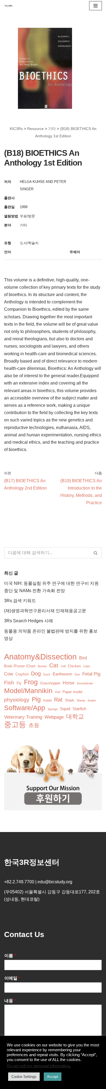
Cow (8, 674)
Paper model (72, 692)
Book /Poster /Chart (19, 666)
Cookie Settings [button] (23, 1077)
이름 (10, 955)
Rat (58, 700)
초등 (34, 725)
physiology (16, 700)
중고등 (15, 724)
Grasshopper (50, 683)
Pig (36, 699)
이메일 (12, 978)
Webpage (54, 717)
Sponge (53, 709)
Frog (31, 682)
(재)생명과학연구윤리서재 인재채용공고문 (45, 610)
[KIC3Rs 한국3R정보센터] (8, 6)
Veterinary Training (23, 717)
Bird (83, 658)
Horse (68, 683)
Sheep (81, 700)
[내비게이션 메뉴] (95, 5)
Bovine (42, 666)
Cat (53, 665)
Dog (36, 674)
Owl (57, 692)
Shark (69, 700)
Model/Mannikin (28, 690)
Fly (19, 683)
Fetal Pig (91, 674)
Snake (92, 700)
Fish (9, 682)
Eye (77, 674)
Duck (46, 674)
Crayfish (22, 674)
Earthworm (62, 674)
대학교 (75, 716)
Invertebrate (85, 683)
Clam (86, 666)
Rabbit (47, 700)
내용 (10, 1000)
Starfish (79, 709)
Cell (63, 666)
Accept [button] (52, 1077)
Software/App (24, 708)
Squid (65, 709)
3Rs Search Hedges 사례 (28, 620)
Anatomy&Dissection (40, 656)
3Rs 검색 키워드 (20, 600)
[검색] (96, 552)
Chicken (74, 666)
